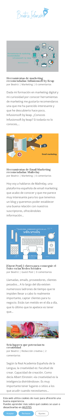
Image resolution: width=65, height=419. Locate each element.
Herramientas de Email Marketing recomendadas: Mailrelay (28, 171)
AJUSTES (27, 407)
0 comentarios (43, 84)
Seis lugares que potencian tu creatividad (25, 346)
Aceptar (10, 413)
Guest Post (27, 272)
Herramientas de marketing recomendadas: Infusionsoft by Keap (30, 79)
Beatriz (15, 84)
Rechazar (26, 413)
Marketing (27, 84)
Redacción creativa (32, 351)
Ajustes (41, 413)
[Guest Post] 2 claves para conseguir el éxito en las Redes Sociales (31, 267)
